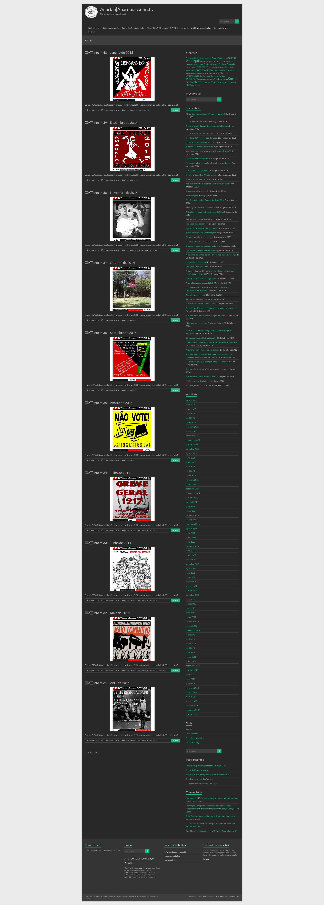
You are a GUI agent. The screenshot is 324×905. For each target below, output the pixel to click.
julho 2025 (190, 457)
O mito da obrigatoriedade (197, 142)
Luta (225, 70)
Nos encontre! (169, 860)
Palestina (202, 76)
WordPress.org (192, 742)
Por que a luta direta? (195, 266)
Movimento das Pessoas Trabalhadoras (198, 73)
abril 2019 (190, 639)
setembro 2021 (192, 564)
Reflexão (203, 79)
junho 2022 (191, 555)
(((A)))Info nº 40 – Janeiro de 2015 (109, 52)
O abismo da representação (198, 158)
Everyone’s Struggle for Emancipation (202, 228)
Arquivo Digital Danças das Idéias (196, 28)
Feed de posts (192, 733)
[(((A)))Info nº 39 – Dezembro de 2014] (132, 128)
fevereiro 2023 (192, 546)
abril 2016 (190, 648)
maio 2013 (190, 679)
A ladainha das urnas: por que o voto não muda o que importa (212, 254)
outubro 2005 (192, 714)
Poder (217, 76)
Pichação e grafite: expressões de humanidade (206, 114)
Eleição (188, 67)
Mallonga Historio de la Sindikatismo (202, 207)
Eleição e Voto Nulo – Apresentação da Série (205, 200)
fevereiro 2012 (192, 688)
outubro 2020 (192, 590)
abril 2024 (190, 506)
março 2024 (191, 511)
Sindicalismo (221, 79)
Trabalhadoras (219, 82)
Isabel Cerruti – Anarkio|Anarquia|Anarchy (204, 823)
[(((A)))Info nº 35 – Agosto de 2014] (132, 408)
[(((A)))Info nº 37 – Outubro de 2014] (132, 268)
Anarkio (231, 57)
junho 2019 (191, 634)
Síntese (208, 83)
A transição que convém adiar (198, 385)
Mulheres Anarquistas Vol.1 (225, 831)
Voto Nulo (196, 86)
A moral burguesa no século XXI (199, 283)
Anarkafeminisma (219, 58)
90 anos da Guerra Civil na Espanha (201, 338)
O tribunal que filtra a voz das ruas (201, 303)
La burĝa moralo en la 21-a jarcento (201, 278)
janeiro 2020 (191, 626)
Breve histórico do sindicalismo (199, 219)
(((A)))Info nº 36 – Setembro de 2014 (111, 333)
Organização (192, 76)
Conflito (207, 64)
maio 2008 (190, 696)
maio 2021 (190, 573)
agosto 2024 (191, 502)
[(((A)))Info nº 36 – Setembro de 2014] (132, 338)
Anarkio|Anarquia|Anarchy (127, 9)
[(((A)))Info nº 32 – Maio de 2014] (132, 618)
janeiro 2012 (191, 692)
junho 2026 (191, 409)
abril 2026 (190, 418)
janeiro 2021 (191, 586)
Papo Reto (210, 76)
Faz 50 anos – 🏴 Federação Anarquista (203, 798)
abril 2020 (190, 612)
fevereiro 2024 (192, 515)
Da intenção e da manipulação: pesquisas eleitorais (208, 361)
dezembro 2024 (193, 488)
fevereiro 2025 (192, 480)
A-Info (126, 110)
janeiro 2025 (191, 484)
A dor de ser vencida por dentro (199, 146)
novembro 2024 (193, 493)
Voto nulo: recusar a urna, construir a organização (207, 151)
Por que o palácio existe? (196, 223)
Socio (204, 83)
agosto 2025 (191, 453)
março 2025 (191, 475)
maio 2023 (190, 542)
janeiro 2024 (191, 519)
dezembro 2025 (193, 435)
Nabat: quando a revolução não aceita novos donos (208, 163)
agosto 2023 (191, 528)
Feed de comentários (195, 738)
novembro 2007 (193, 710)
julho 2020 (190, 599)
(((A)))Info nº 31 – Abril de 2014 (107, 683)
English (193, 67)
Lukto (221, 70)
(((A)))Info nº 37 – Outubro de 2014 (110, 263)
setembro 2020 (192, 595)
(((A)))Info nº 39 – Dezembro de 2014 (111, 122)
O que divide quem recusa (197, 121)
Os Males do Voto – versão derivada (201, 138)
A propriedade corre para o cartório (201, 376)
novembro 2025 (193, 440)
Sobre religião (192, 195)
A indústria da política (195, 179)
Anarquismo (207, 61)
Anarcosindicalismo (204, 58)
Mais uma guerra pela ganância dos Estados (205, 323)
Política (222, 76)
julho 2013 (190, 674)
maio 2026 (190, 413)
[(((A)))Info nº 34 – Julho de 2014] (132, 478)
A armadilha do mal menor (197, 170)
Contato (91, 31)
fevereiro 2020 (192, 621)
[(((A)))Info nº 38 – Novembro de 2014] (132, 198)
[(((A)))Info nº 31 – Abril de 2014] (132, 688)
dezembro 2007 (193, 705)
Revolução (210, 79)
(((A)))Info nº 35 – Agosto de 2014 (109, 403)
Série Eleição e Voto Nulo (133, 28)
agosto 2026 (191, 400)
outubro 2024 (192, 497)
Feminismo (229, 67)
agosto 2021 (191, 568)
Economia (231, 64)
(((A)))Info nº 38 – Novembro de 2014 (111, 193)
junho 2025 (191, 462)
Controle (215, 64)
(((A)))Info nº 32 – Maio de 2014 (107, 613)
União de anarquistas (216, 845)
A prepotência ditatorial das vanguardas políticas (207, 315)
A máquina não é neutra (196, 191)
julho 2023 (190, 533)
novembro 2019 (193, 630)
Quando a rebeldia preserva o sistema (202, 246)
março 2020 (191, 617)
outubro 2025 (192, 444)
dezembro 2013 (193, 665)
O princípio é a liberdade (196, 241)
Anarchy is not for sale (195, 295)
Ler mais (175, 110)
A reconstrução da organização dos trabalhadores (207, 126)
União (189, 85)
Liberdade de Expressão (196, 262)
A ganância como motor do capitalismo (202, 350)
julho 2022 (190, 550)
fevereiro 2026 (192, 427)
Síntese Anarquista (111, 28)
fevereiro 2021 (192, 581)
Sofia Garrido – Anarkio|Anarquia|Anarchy (204, 816)
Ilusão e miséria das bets (196, 381)
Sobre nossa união (222, 28)
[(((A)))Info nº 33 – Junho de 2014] (132, 548)
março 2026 (191, 422)
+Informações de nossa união (175, 852)
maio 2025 (190, 466)
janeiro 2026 (191, 431)
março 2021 (191, 577)
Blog (204, 896)
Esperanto (202, 67)
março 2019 (191, 643)
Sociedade (193, 82)
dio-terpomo (94, 110)
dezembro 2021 (193, 559)
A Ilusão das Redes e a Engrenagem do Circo (205, 212)
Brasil (201, 64)
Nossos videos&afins (172, 856)
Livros (216, 70)
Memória (231, 70)
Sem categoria (143, 110)
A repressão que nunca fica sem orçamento (204, 369)
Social (232, 78)
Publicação (161, 670)
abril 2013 (190, 683)
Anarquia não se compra (196, 299)
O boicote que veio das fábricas (199, 133)
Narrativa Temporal (220, 73)
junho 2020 (191, 603)
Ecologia (222, 64)
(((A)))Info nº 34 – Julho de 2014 (107, 473)
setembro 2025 (192, 449)
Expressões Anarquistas (147, 250)
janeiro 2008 (191, 701)
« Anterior (92, 752)
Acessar (189, 729)
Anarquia (133, 110)
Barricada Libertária (192, 64)
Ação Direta (230, 61)
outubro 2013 (192, 670)
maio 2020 (190, 608)
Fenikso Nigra (191, 70)
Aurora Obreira (220, 61)
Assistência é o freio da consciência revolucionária (207, 183)
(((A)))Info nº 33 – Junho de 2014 (108, 543)
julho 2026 (190, 404)
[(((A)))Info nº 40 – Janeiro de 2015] (132, 58)
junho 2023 (191, 537)
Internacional (205, 70)
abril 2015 (190, 652)
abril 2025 (190, 471)
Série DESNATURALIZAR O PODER (162, 28)
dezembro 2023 (193, 524)
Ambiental (194, 58)
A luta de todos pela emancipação (200, 232)
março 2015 (191, 657)
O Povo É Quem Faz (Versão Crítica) (201, 175)
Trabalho (231, 82)
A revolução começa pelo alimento (201, 250)
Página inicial (93, 28)
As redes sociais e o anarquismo (199, 237)
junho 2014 (191, 661)
